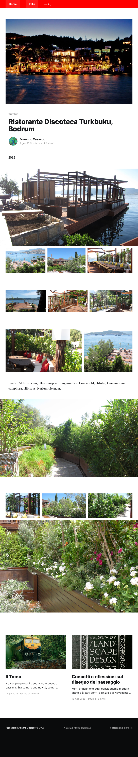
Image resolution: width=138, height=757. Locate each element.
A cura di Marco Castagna (77, 728)
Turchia (13, 114)
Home (13, 4)
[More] (45, 4)
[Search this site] (49, 4)
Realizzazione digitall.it (120, 727)
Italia (32, 4)
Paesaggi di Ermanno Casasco (21, 727)
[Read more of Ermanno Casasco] (13, 141)
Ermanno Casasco (32, 139)
